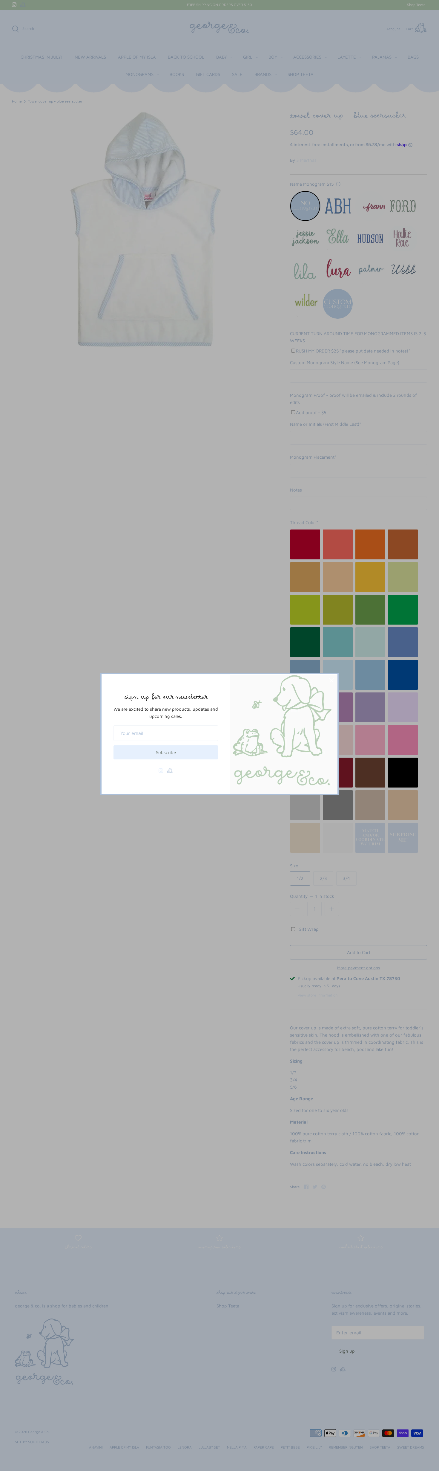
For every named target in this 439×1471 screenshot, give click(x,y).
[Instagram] (161, 770)
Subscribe (166, 752)
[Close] (331, 680)
